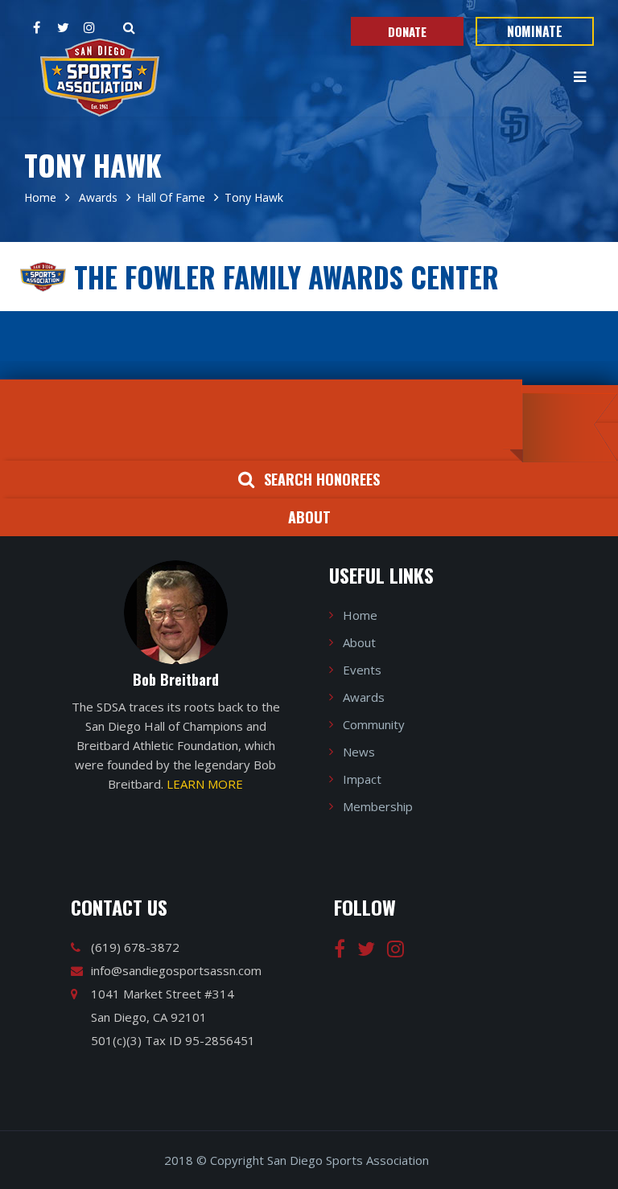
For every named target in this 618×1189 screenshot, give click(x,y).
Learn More (205, 784)
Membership (378, 806)
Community (374, 724)
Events (362, 670)
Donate (407, 31)
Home (40, 197)
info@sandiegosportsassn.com (176, 970)
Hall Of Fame (171, 197)
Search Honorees (322, 479)
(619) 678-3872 (135, 947)
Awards (96, 197)
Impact (362, 779)
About (309, 516)
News (359, 752)
